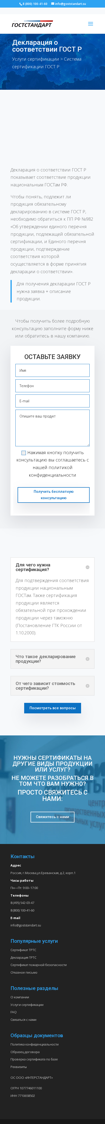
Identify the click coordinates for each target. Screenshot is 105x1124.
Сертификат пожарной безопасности (38, 965)
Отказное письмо (23, 972)
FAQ (13, 1012)
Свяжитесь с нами (52, 817)
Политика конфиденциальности (34, 1044)
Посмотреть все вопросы (53, 708)
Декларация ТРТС (23, 957)
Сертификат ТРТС (23, 950)
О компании (19, 997)
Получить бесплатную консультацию (54, 494)
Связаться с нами (23, 1019)
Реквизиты (18, 1067)
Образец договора (25, 1052)
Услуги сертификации (26, 1004)
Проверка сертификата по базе (34, 1059)
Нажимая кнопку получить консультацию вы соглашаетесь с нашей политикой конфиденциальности (52, 464)
